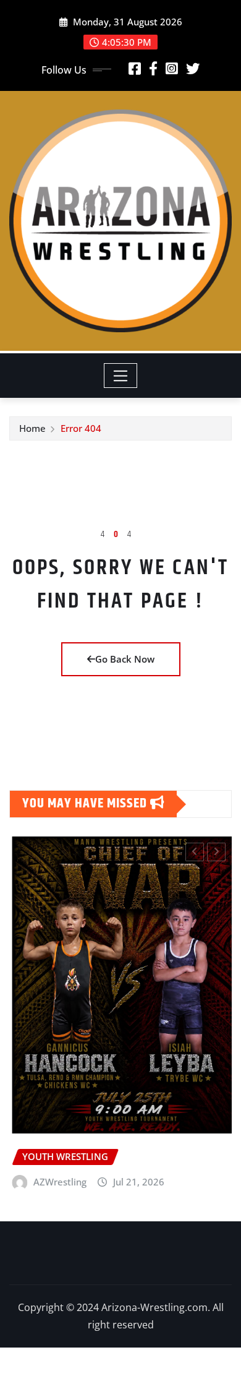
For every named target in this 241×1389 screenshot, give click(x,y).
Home (32, 428)
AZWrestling (57, 1182)
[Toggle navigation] (121, 375)
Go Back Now (124, 659)
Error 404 (81, 428)
